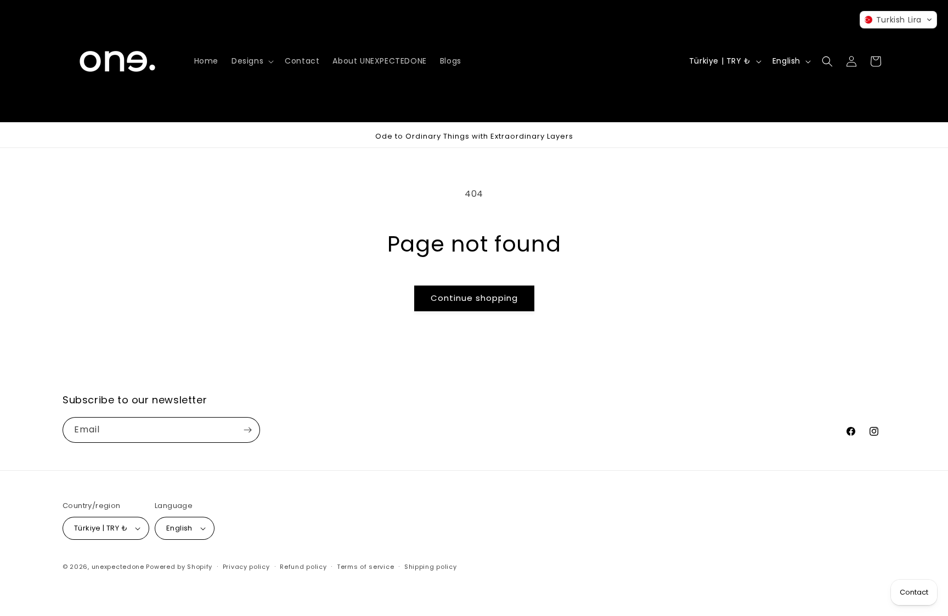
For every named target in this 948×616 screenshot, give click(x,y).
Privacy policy (246, 566)
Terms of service (365, 566)
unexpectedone (118, 566)
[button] (251, 60)
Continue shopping (474, 298)
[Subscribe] (247, 430)
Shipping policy (430, 566)
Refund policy (303, 566)
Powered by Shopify (179, 566)
